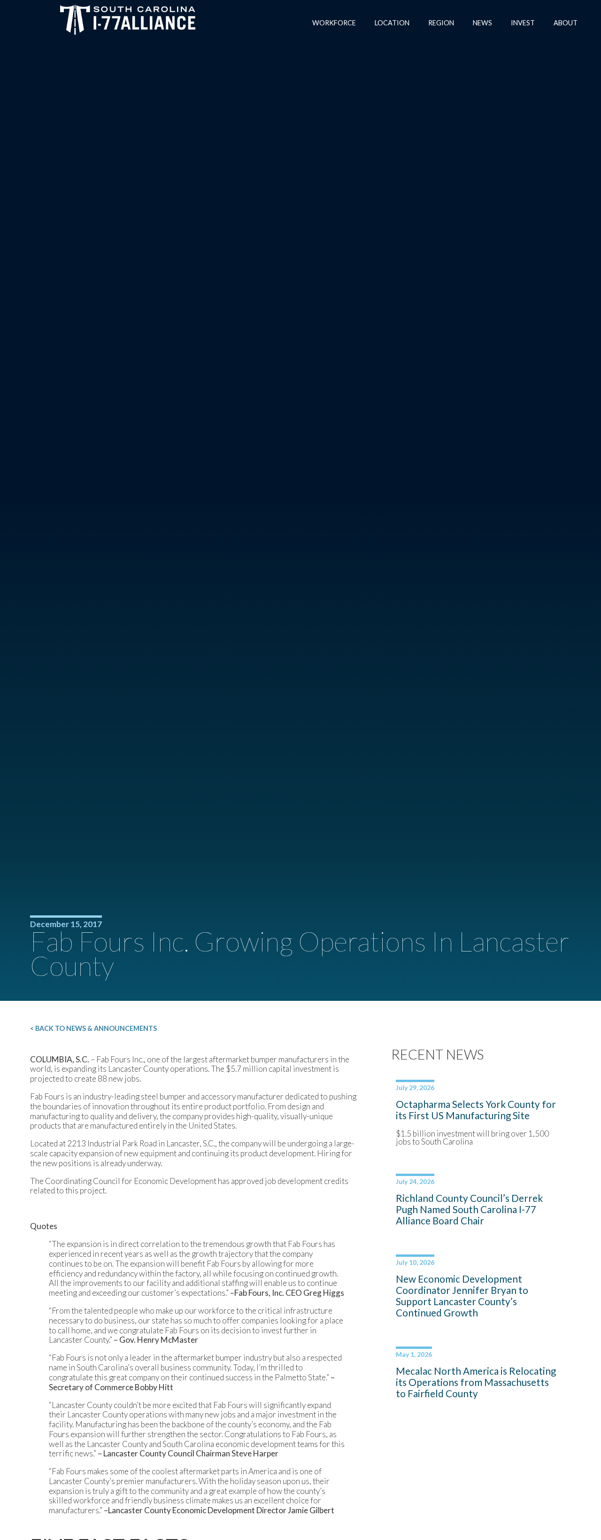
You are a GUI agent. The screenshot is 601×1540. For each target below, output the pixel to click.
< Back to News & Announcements (93, 1028)
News (482, 23)
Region (441, 23)
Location (392, 23)
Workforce (334, 23)
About (566, 23)
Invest (523, 23)
